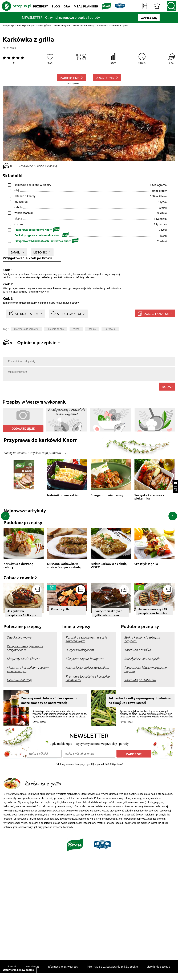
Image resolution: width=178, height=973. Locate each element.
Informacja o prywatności (62, 966)
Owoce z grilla (60, 609)
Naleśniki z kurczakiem (63, 495)
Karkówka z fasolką (137, 650)
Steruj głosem (69, 313)
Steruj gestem (26, 313)
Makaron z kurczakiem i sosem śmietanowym (27, 669)
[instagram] (175, 489)
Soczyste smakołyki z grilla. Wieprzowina (108, 613)
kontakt (13, 966)
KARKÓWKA (110, 329)
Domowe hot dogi (19, 680)
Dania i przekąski (26, 25)
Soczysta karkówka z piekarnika (149, 496)
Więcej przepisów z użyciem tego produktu (32, 452)
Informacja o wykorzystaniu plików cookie (112, 966)
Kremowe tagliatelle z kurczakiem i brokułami (89, 678)
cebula (92, 329)
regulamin (32, 966)
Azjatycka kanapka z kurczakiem (87, 667)
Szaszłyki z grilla (146, 564)
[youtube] (175, 483)
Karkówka (102, 25)
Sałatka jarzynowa (19, 637)
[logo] (16, 6)
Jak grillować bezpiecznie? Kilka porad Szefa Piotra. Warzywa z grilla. (23, 613)
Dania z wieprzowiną (83, 25)
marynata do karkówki (26, 329)
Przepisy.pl (8, 25)
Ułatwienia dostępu (158, 966)
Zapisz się (134, 754)
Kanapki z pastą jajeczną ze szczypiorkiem (25, 648)
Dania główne (44, 25)
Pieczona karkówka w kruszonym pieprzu (146, 669)
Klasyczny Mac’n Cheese (23, 658)
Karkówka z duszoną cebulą (18, 565)
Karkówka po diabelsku (140, 680)
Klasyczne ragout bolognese (85, 658)
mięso (76, 329)
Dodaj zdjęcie (23, 428)
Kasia (13, 47)
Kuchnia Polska (56, 329)
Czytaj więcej (39, 722)
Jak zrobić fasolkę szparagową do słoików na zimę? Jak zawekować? (139, 700)
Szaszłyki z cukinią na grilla (142, 658)
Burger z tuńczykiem (80, 650)
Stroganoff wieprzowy (107, 495)
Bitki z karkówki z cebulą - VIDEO (109, 565)
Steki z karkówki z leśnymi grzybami (142, 639)
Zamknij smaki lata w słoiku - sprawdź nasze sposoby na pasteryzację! (49, 700)
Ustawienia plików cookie (18, 969)
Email (15, 252)
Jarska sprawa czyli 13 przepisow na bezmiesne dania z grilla (154, 611)
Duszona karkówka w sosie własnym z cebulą (64, 565)
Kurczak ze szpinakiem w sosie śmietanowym (86, 639)
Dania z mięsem (62, 25)
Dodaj (167, 386)
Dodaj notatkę (156, 313)
